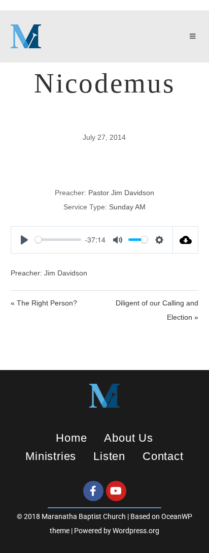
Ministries (50, 456)
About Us (128, 438)
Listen (109, 456)
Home (71, 438)
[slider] (58, 239)
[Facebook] (93, 491)
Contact (163, 456)
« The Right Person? (44, 303)
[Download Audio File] (185, 240)
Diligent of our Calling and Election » (157, 310)
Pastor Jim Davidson (121, 193)
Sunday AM (127, 207)
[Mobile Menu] (194, 37)
